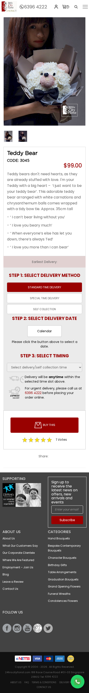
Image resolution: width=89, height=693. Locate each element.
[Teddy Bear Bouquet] (9, 6)
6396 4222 (35, 7)
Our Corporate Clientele (19, 553)
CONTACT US (44, 687)
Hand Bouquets (59, 538)
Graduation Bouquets (63, 579)
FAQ (26, 682)
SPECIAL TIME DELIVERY (44, 298)
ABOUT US (15, 682)
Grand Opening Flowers (64, 586)
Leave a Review (13, 582)
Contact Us (10, 589)
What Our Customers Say (20, 546)
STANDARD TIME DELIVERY (44, 287)
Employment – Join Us (18, 567)
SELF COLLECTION (44, 309)
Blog (6, 574)
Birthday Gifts (57, 565)
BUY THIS (48, 425)
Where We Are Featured (18, 560)
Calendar (44, 331)
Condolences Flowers (63, 601)
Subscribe (67, 520)
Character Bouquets (62, 558)
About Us (9, 538)
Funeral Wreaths (59, 594)
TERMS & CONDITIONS (44, 682)
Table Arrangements (62, 572)
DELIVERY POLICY (68, 682)
